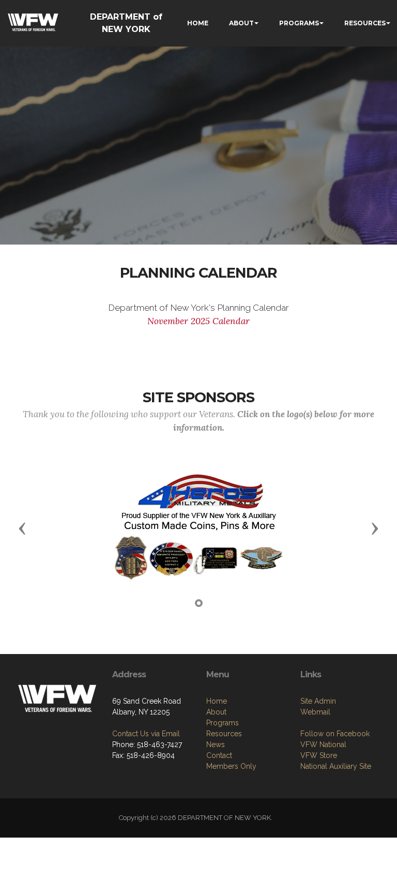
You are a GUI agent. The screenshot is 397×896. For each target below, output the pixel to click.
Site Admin (318, 701)
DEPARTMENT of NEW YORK (126, 23)
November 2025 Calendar (198, 321)
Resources (224, 734)
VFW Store (318, 755)
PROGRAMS (299, 23)
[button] (22, 528)
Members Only (231, 766)
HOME (197, 23)
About (216, 712)
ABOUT (241, 23)
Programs (222, 723)
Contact (219, 755)
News (215, 744)
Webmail (315, 712)
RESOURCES (365, 23)
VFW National (323, 744)
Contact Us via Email (146, 734)
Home (216, 701)
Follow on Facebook (335, 734)
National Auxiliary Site (335, 766)
